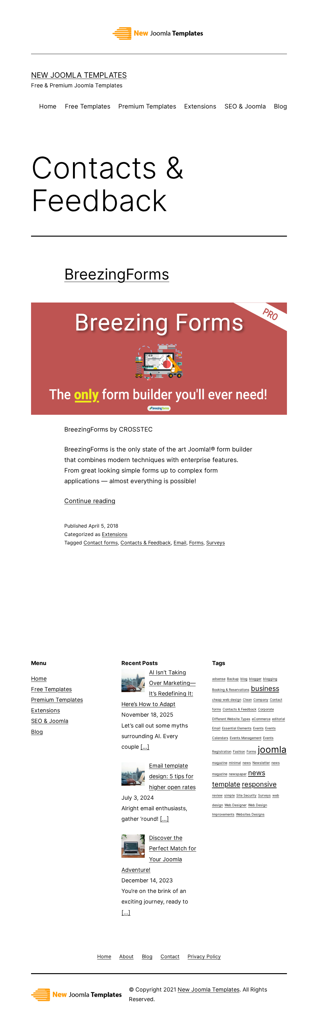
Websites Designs (250, 814)
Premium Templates (147, 106)
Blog (280, 106)
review (217, 795)
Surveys (215, 542)
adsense (218, 679)
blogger (255, 679)
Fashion (239, 752)
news (247, 763)
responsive (259, 784)
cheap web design (226, 700)
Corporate (266, 709)
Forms (196, 542)
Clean (247, 700)
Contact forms (101, 542)
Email (180, 542)
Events (258, 728)
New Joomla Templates (79, 75)
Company (260, 700)
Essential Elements (237, 728)
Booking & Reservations (230, 690)
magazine (219, 763)
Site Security (246, 795)
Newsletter (261, 763)
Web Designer (236, 805)
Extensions (200, 106)
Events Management (245, 738)
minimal (235, 763)
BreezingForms (116, 274)
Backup (233, 679)
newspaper (238, 774)
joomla (272, 749)
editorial (278, 719)
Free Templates (87, 106)
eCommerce (261, 719)
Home (48, 106)
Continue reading (89, 501)
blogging (270, 679)
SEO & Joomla (245, 106)
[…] (144, 746)
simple (229, 795)
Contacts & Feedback (145, 542)
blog (244, 679)
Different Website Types (231, 719)
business (265, 688)
